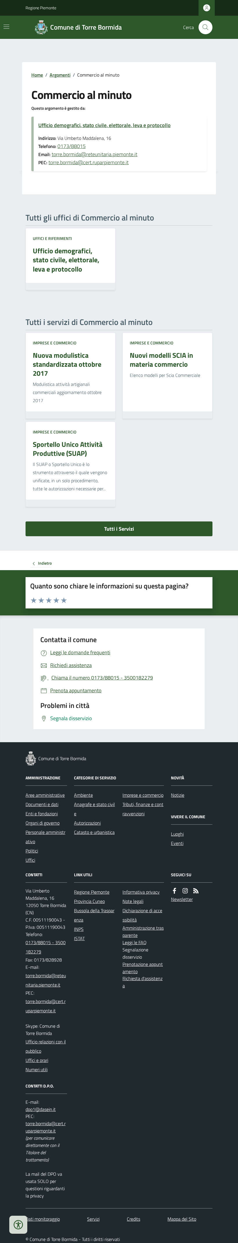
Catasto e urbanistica (94, 832)
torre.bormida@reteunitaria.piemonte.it (94, 154)
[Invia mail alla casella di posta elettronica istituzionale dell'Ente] (46, 980)
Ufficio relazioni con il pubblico (46, 1046)
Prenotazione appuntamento (142, 968)
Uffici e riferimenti (52, 238)
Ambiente (83, 795)
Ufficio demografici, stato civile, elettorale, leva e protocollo (104, 125)
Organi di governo (42, 822)
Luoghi (177, 833)
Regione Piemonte (41, 8)
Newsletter (182, 899)
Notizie (177, 795)
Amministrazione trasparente (143, 931)
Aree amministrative (45, 795)
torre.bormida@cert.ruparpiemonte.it (88, 162)
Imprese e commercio (54, 343)
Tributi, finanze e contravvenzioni (142, 809)
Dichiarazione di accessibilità (142, 915)
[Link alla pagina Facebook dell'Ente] (174, 891)
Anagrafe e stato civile (94, 809)
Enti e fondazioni (42, 813)
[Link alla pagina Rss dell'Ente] (195, 891)
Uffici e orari (37, 1060)
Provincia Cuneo (89, 901)
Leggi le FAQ (134, 942)
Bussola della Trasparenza (94, 915)
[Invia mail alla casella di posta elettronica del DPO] (41, 1109)
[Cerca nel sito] (203, 27)
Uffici (30, 860)
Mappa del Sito (181, 1218)
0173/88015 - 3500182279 (46, 947)
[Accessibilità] (18, 1224)
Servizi (93, 1218)
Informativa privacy (141, 891)
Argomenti (60, 74)
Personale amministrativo (45, 837)
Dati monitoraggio (43, 1218)
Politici (32, 850)
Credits (133, 1218)
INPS (79, 929)
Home (37, 74)
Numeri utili (37, 1069)
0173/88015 (71, 146)
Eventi (177, 843)
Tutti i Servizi (119, 529)
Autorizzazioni (87, 822)
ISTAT (79, 938)
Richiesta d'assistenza (142, 982)
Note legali (132, 901)
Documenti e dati (42, 804)
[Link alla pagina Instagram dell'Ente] (185, 891)
